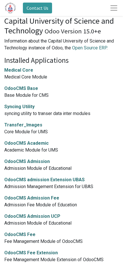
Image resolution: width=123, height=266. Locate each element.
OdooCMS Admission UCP (32, 216)
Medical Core (18, 70)
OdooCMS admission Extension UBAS (44, 179)
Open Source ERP (89, 48)
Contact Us (37, 8)
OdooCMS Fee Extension (31, 252)
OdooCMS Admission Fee (31, 198)
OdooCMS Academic (26, 143)
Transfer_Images (23, 125)
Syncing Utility (19, 106)
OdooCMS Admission (27, 161)
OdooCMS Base (21, 88)
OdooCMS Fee (19, 234)
